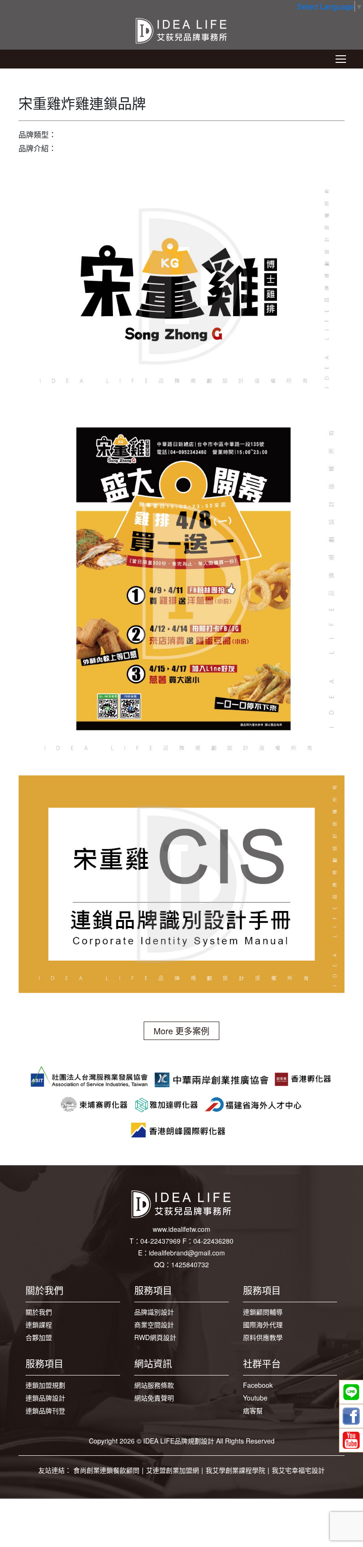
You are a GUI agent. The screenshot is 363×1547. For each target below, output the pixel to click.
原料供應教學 (263, 1337)
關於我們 (39, 1311)
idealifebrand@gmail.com (187, 1252)
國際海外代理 (263, 1324)
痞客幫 (253, 1410)
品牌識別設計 (154, 1311)
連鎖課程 (39, 1324)
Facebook (258, 1385)
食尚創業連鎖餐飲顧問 (106, 1470)
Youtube (255, 1397)
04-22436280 (213, 1241)
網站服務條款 (154, 1385)
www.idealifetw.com (181, 1229)
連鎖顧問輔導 (263, 1311)
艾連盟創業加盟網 (172, 1470)
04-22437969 (160, 1241)
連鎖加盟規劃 (45, 1385)
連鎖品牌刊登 (45, 1410)
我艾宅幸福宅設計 (298, 1470)
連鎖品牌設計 (45, 1397)
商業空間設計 (154, 1324)
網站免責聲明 (154, 1397)
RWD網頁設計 (155, 1337)
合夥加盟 (39, 1337)
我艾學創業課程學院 (235, 1470)
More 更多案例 (181, 1030)
